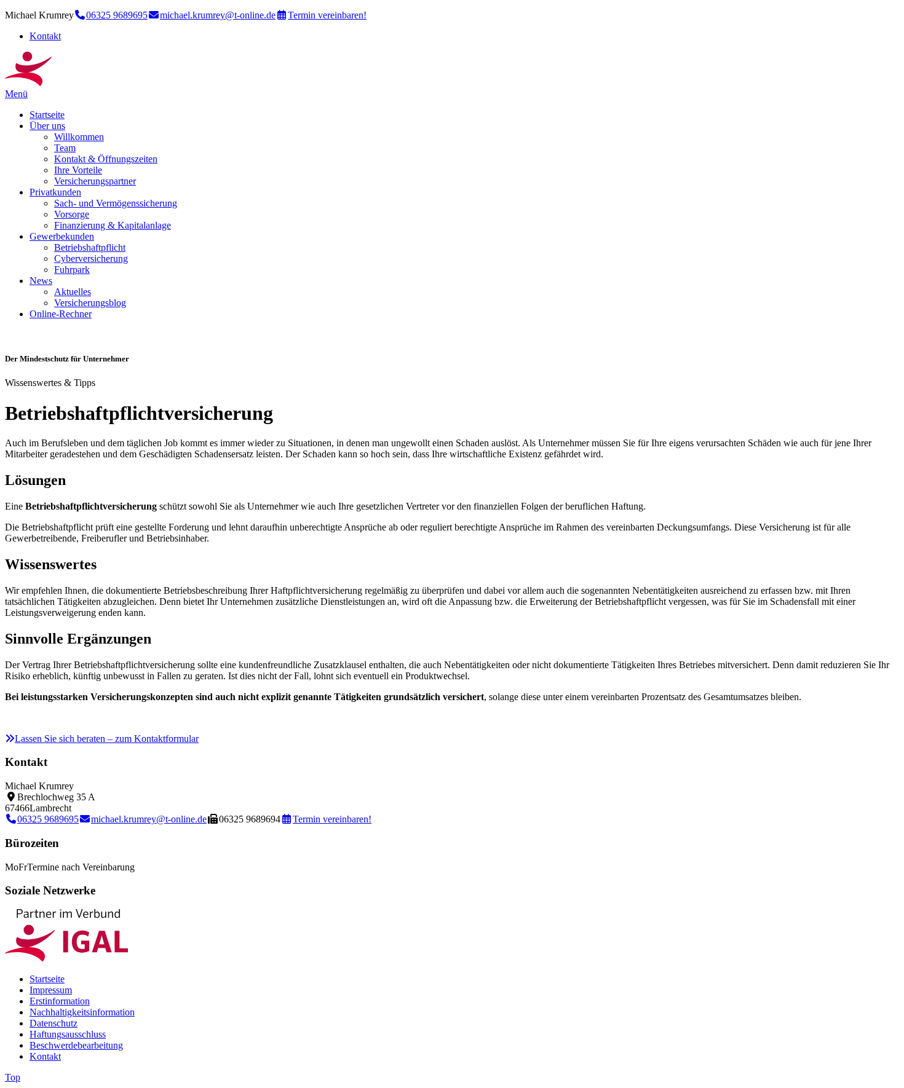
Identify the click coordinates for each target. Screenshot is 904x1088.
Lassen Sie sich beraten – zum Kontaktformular (107, 738)
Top (12, 1077)
